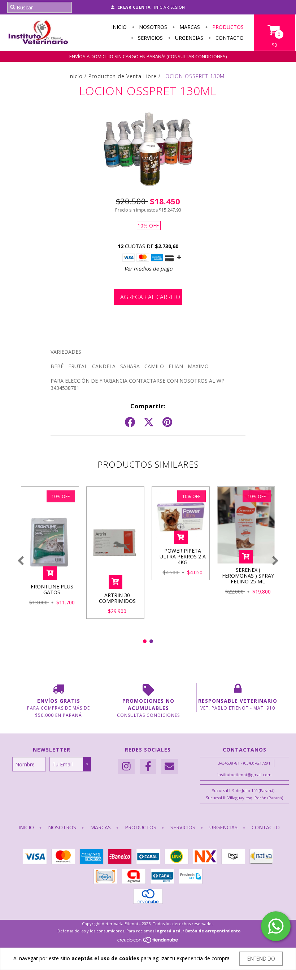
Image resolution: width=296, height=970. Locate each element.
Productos (227, 27)
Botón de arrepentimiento (212, 930)
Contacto (229, 37)
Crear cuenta (134, 7)
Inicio (119, 27)
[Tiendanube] (148, 942)
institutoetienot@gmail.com (244, 774)
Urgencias (188, 37)
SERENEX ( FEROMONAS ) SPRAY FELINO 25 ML (248, 575)
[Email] (169, 766)
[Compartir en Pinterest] (167, 422)
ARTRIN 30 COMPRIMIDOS (117, 598)
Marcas (189, 27)
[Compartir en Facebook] (130, 422)
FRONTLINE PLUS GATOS (52, 589)
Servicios (149, 37)
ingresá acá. (168, 930)
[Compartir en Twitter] (149, 422)
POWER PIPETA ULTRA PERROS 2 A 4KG (183, 556)
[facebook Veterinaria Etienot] (148, 766)
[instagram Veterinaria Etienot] (126, 766)
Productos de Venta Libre (122, 76)
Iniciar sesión (169, 7)
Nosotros (152, 27)
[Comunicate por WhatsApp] (276, 926)
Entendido (261, 958)
